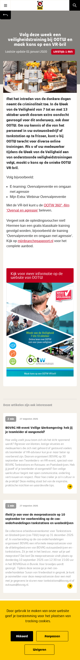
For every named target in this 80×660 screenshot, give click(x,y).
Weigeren (39, 649)
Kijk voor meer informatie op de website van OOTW (37, 275)
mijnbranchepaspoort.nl (35, 241)
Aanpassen (52, 636)
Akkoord (22, 636)
